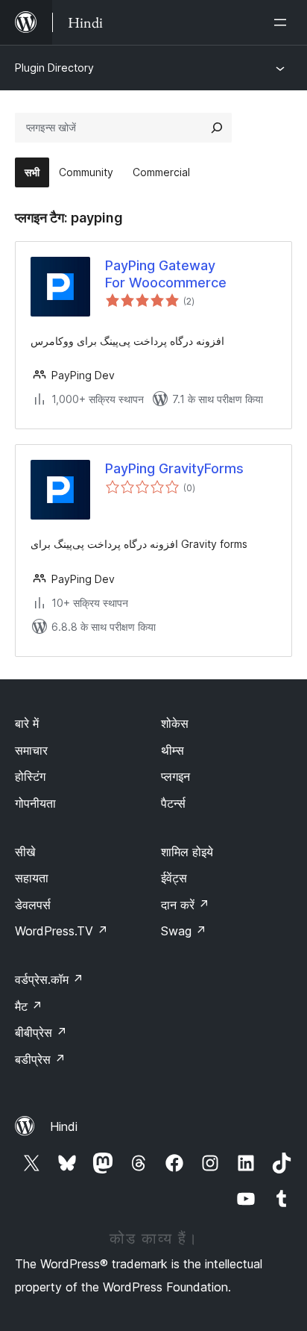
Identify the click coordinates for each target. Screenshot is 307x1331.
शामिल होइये (187, 851)
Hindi (63, 1126)
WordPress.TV (61, 930)
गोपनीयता (35, 803)
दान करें (185, 904)
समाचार (31, 750)
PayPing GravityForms (174, 468)
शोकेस (175, 723)
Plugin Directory (54, 67)
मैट (28, 1006)
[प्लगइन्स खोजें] (217, 128)
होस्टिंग (30, 776)
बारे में (27, 723)
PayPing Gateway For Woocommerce (166, 274)
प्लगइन (175, 776)
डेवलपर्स (33, 904)
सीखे (25, 851)
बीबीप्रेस (41, 1032)
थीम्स (172, 750)
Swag (183, 930)
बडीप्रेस (40, 1059)
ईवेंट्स (174, 877)
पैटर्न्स (173, 803)
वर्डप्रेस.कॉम (49, 979)
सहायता (31, 877)
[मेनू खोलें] (283, 22)
